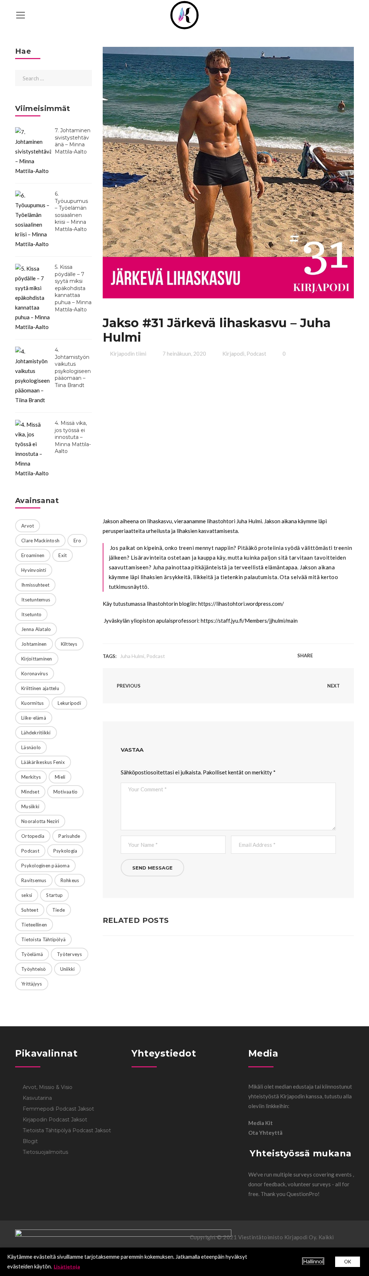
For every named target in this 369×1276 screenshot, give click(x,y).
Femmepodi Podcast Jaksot (58, 1109)
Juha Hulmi (132, 656)
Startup (54, 895)
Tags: (109, 656)
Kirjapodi (233, 353)
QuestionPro (302, 1194)
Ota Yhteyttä (265, 1132)
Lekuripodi (69, 703)
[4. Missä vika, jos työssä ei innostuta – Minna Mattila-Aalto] (33, 449)
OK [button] (347, 1261)
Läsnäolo (31, 747)
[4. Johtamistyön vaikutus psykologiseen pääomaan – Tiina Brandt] (33, 376)
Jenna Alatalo (36, 629)
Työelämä (32, 954)
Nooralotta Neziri (40, 821)
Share (305, 655)
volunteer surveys (310, 1184)
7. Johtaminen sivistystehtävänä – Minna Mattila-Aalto (72, 141)
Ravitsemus (33, 880)
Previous (128, 686)
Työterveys (69, 954)
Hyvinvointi (33, 570)
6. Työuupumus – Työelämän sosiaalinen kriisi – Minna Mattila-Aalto (71, 211)
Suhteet (29, 910)
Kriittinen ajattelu (40, 688)
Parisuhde (69, 836)
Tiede (58, 910)
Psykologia (65, 851)
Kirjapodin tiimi (128, 353)
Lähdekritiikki (36, 732)
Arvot (27, 526)
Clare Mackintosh (40, 540)
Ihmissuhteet (35, 585)
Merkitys (31, 777)
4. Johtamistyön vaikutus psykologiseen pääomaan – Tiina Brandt (73, 367)
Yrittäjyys (31, 984)
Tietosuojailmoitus (45, 1152)
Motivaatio (65, 792)
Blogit (30, 1141)
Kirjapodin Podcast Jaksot (55, 1119)
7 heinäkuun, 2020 (184, 353)
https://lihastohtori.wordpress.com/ (241, 603)
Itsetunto (31, 614)
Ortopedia (32, 836)
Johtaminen (34, 644)
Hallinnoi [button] (313, 1261)
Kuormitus (32, 703)
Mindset (30, 792)
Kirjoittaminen (36, 659)
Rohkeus (70, 880)
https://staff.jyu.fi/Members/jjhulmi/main (249, 620)
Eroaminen (32, 555)
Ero (77, 540)
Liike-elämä (33, 718)
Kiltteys (69, 644)
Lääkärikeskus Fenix (43, 762)
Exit (62, 555)
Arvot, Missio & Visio (47, 1087)
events (344, 1174)
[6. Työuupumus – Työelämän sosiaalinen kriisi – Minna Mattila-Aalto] (33, 220)
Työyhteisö (33, 969)
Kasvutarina (37, 1098)
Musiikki (30, 806)
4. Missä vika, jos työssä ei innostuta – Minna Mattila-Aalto (73, 437)
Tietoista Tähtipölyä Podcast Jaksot (67, 1130)
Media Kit (260, 1123)
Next (334, 686)
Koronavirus (34, 673)
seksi (26, 895)
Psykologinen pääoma (45, 865)
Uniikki (67, 969)
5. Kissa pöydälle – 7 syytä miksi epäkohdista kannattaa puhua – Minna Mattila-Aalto (73, 288)
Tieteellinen (34, 925)
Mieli (60, 777)
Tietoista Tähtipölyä (43, 939)
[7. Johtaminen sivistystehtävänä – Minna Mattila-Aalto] (33, 151)
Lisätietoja (67, 1266)
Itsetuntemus (35, 600)
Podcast (256, 353)
